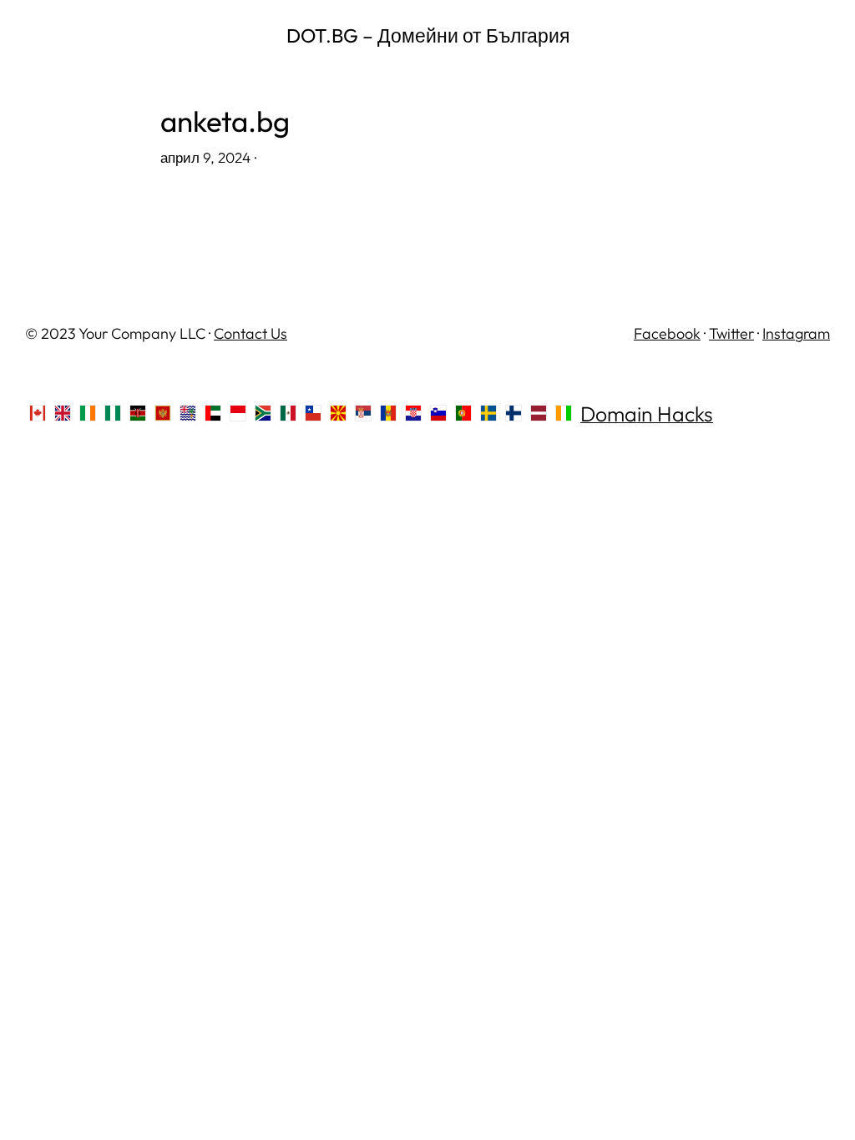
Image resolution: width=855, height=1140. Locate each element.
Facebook (667, 333)
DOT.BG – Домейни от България (427, 35)
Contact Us (250, 333)
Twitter (731, 333)
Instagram (796, 333)
